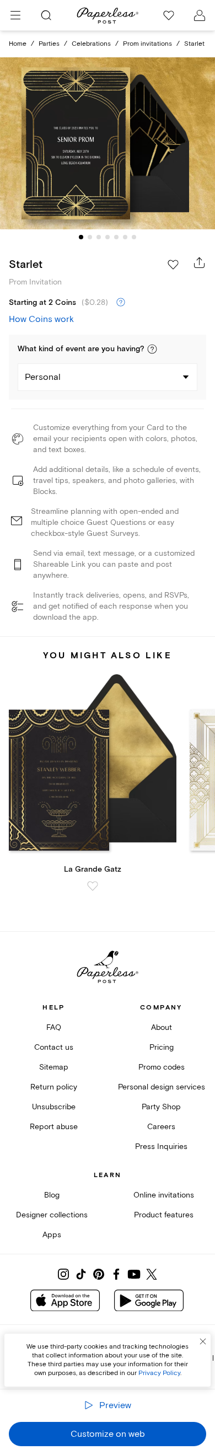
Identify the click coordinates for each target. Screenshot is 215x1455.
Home (17, 44)
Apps (51, 1234)
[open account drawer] (199, 15)
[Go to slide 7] (134, 237)
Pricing (161, 1047)
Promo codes (161, 1067)
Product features (164, 1215)
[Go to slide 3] (98, 237)
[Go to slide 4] (107, 237)
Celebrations (91, 44)
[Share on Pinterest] (98, 1274)
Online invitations (163, 1195)
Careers (161, 1126)
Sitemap (53, 1067)
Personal (43, 377)
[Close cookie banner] (202, 1341)
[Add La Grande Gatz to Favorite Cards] (92, 886)
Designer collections (52, 1215)
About (161, 1027)
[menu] (15, 15)
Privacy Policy (159, 1373)
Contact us (53, 1047)
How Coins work (41, 319)
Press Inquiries (161, 1146)
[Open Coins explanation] (121, 302)
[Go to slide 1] (81, 237)
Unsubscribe (54, 1107)
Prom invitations (147, 44)
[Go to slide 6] (125, 237)
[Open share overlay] (199, 262)
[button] (152, 349)
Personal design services (161, 1087)
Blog (52, 1195)
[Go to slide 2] (90, 237)
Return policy (53, 1087)
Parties (49, 44)
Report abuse (54, 1126)
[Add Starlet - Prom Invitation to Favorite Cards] (173, 264)
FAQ (53, 1027)
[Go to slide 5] (116, 237)
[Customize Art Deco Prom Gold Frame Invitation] (108, 143)
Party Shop (161, 1107)
